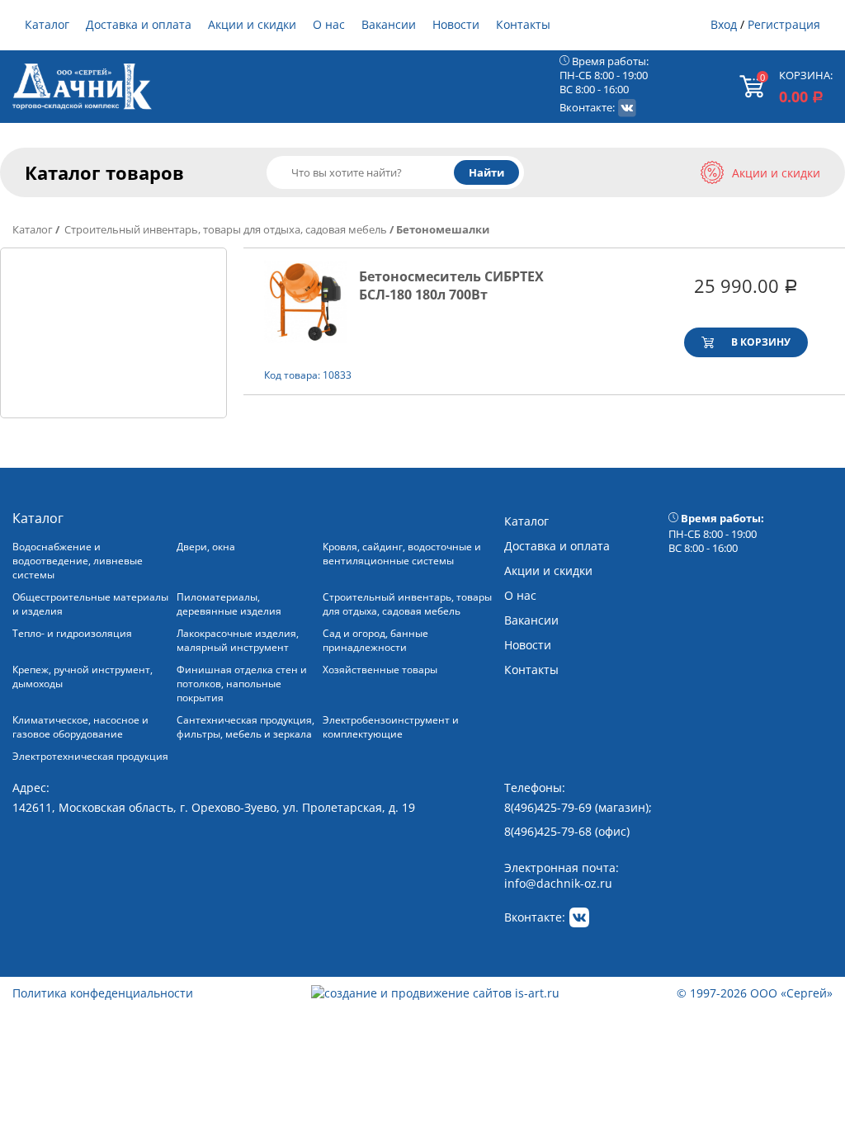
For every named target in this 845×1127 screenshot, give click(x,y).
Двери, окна (206, 547)
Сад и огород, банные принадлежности (375, 640)
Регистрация (784, 24)
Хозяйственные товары (380, 670)
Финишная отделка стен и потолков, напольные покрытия (242, 684)
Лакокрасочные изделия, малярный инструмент (238, 640)
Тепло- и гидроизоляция (72, 633)
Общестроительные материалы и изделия (90, 604)
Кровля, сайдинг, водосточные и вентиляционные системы (402, 554)
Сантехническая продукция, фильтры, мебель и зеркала (245, 727)
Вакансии (388, 24)
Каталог (47, 24)
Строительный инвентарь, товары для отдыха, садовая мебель (224, 229)
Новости (455, 24)
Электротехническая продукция (90, 756)
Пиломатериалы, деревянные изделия (229, 604)
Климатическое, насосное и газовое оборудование (80, 727)
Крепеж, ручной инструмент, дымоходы (82, 677)
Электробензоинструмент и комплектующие (391, 727)
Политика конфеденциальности (102, 993)
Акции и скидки (252, 24)
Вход (723, 24)
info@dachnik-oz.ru (558, 883)
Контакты (523, 24)
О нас (329, 24)
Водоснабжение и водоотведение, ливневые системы (77, 561)
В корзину (761, 342)
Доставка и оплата (138, 24)
